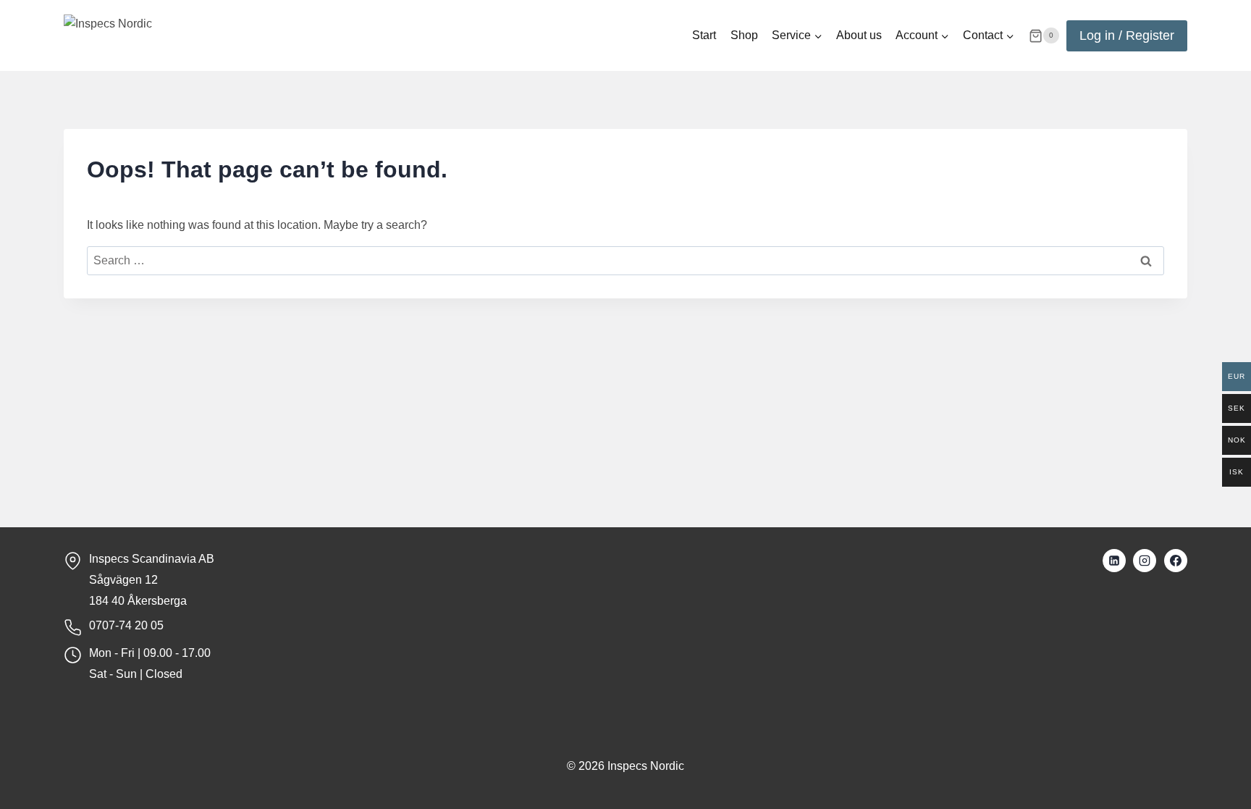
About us (859, 35)
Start (704, 35)
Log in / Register (1126, 35)
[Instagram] (1144, 560)
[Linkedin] (1114, 560)
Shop (744, 35)
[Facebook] (1175, 560)
